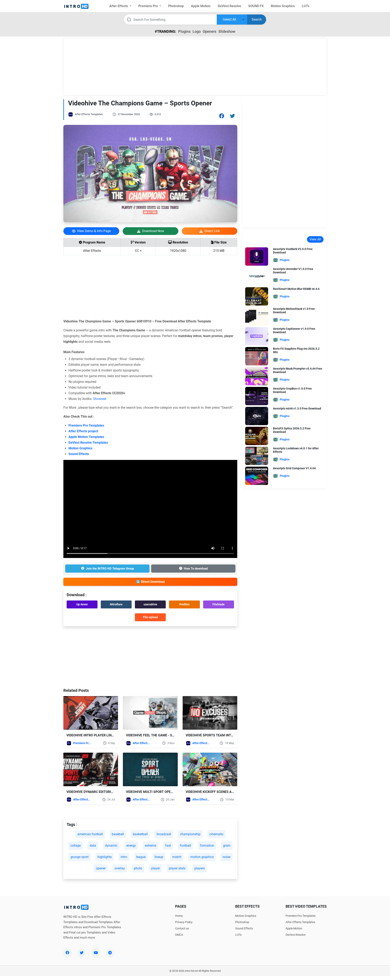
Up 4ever (82, 604)
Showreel (99, 399)
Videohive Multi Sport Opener (151, 792)
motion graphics (202, 857)
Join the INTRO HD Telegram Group (110, 568)
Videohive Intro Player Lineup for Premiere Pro (107, 735)
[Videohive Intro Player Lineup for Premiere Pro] (90, 713)
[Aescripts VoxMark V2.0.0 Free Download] (256, 256)
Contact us (182, 928)
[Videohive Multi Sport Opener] (150, 769)
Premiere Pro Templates (86, 425)
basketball (140, 834)
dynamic (111, 845)
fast (168, 845)
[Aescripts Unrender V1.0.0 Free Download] (256, 276)
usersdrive (150, 604)
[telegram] (110, 953)
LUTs (238, 934)
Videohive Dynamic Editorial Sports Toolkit (104, 792)
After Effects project (83, 431)
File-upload (150, 617)
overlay (120, 868)
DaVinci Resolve (296, 934)
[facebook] (67, 953)
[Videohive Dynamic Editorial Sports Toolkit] (90, 769)
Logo (197, 31)
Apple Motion (294, 928)
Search (257, 19)
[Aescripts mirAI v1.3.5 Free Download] (256, 416)
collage (75, 845)
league (141, 857)
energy (131, 845)
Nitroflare (116, 604)
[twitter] (82, 953)
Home (179, 915)
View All (315, 239)
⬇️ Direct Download (150, 582)
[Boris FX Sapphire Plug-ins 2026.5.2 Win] (256, 356)
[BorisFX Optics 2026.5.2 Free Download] (256, 436)
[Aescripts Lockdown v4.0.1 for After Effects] (256, 455)
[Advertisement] (195, 66)
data (93, 845)
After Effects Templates (89, 114)
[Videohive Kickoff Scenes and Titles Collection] (210, 769)
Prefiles (184, 604)
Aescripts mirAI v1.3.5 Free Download (297, 408)
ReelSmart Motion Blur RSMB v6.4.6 (296, 288)
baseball (118, 834)
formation (207, 845)
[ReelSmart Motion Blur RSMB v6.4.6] (256, 296)
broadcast (164, 834)
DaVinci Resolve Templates (88, 442)
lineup (159, 857)
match (176, 857)
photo (138, 868)
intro (124, 857)
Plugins (184, 31)
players (199, 868)
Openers (209, 31)
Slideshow (226, 31)
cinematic (216, 834)
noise (226, 857)
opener (101, 868)
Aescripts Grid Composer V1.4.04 (294, 468)
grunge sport (79, 857)
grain (226, 845)
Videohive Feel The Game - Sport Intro (158, 735)
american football (90, 834)
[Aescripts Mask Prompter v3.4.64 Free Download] (256, 376)
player (155, 868)
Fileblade (218, 604)
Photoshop (242, 922)
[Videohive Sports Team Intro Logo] (210, 713)
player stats (177, 868)
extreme (150, 845)
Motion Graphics (80, 448)
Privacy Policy (184, 922)
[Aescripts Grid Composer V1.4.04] (256, 475)
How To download (196, 568)
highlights (105, 857)
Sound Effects (78, 454)
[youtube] (96, 953)
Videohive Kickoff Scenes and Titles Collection (227, 792)
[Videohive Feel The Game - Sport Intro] (150, 713)
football (185, 845)
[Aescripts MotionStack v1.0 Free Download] (256, 316)
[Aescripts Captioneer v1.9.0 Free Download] (256, 336)
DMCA (179, 934)
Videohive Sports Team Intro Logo (215, 735)
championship (190, 834)
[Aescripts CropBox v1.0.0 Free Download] (256, 396)
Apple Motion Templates (86, 437)
